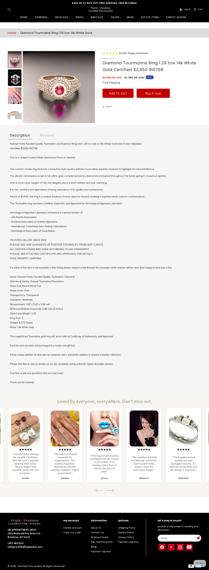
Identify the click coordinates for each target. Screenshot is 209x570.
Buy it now (153, 93)
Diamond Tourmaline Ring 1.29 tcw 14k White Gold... (57, 33)
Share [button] (109, 106)
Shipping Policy (127, 527)
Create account (72, 527)
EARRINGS (41, 17)
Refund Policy (126, 532)
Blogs (94, 546)
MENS (130, 17)
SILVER (115, 17)
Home (12, 33)
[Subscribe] (197, 538)
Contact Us (97, 532)
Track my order (72, 532)
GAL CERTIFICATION (101, 542)
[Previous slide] (99, 490)
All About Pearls (100, 537)
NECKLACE (61, 17)
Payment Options (101, 551)
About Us (96, 527)
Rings (79, 17)
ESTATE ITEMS (150, 17)
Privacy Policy (126, 537)
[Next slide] (110, 490)
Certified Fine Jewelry (29, 566)
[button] (10, 9)
